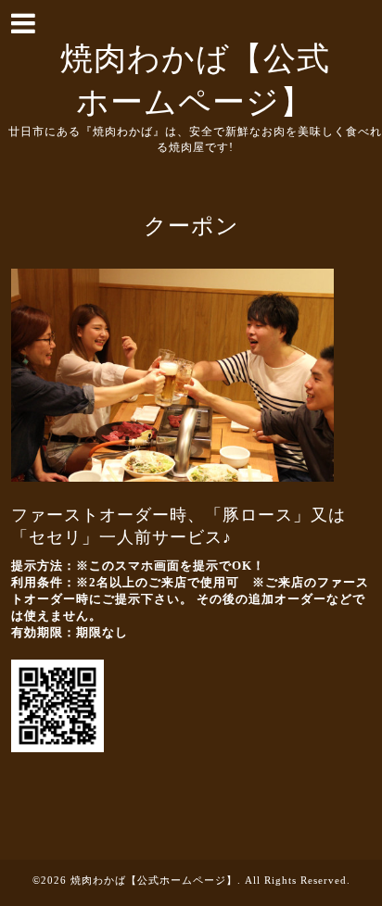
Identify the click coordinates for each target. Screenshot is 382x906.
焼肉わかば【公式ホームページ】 (153, 880)
